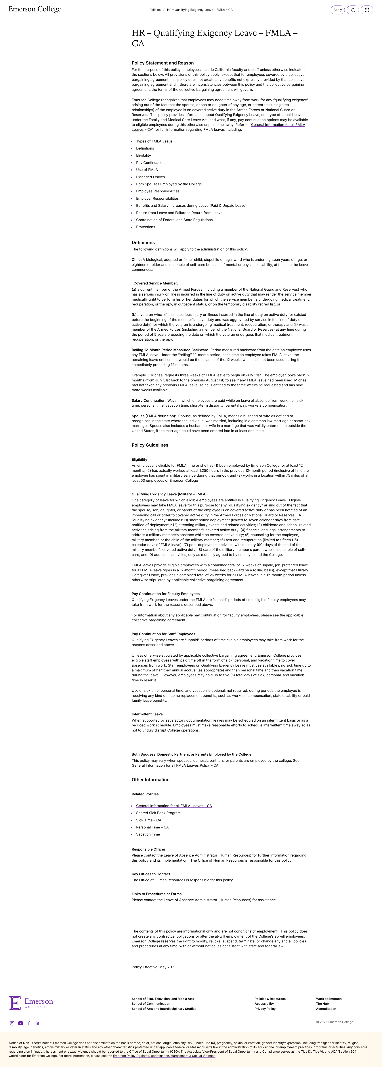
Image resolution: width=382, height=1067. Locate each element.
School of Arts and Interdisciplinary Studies (164, 1009)
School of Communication (151, 1004)
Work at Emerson (329, 999)
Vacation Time (148, 834)
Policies (155, 10)
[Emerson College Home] (26, 8)
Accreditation (326, 1009)
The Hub (322, 1004)
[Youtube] (20, 1023)
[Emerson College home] (68, 1003)
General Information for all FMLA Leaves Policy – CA (175, 765)
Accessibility (264, 1004)
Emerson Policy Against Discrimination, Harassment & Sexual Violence (164, 1056)
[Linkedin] (37, 1023)
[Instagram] (12, 1023)
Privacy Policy (265, 1009)
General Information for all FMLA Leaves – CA (174, 806)
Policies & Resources (270, 999)
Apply (338, 10)
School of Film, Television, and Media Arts (163, 999)
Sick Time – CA (148, 820)
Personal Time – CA (152, 827)
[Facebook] (29, 1023)
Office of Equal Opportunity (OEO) (154, 1052)
